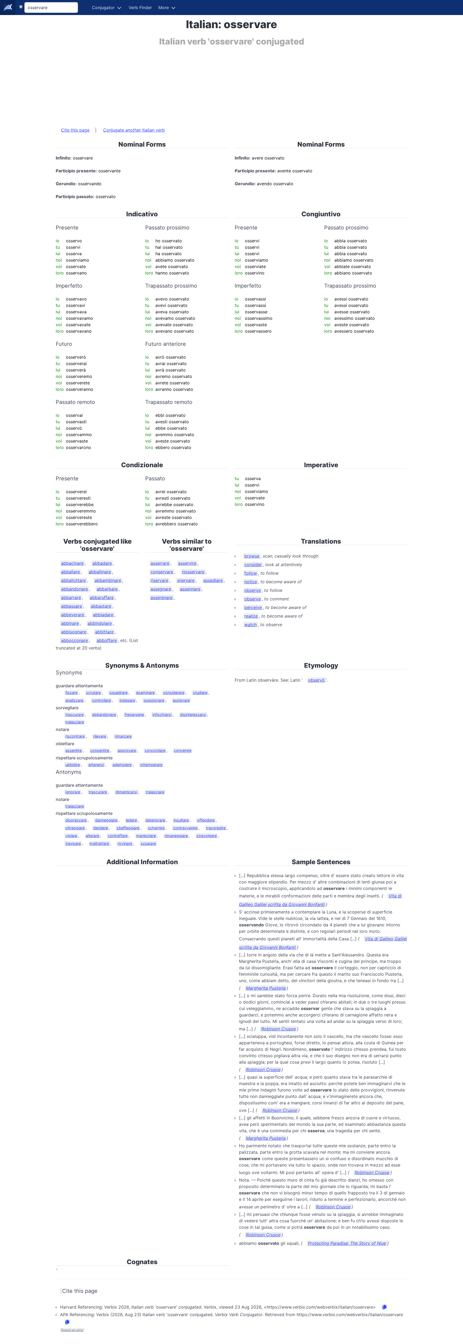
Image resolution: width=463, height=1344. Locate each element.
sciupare (148, 843)
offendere (206, 820)
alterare (92, 835)
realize (251, 616)
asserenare (162, 597)
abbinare (70, 623)
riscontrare (75, 736)
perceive (253, 607)
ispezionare (154, 700)
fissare (71, 692)
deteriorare (155, 820)
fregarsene (134, 714)
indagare (127, 700)
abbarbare (107, 589)
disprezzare (76, 820)
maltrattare (99, 843)
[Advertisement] (216, 83)
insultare (181, 820)
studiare (200, 692)
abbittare (104, 631)
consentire (99, 750)
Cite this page (75, 130)
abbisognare (73, 631)
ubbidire (72, 764)
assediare (213, 580)
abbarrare (71, 597)
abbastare (101, 606)
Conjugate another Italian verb (134, 130)
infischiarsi (161, 714)
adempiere (122, 764)
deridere (100, 828)
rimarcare (123, 736)
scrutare (93, 692)
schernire (156, 828)
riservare (159, 580)
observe (252, 590)
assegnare (161, 589)
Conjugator (103, 7)
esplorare (181, 700)
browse (251, 556)
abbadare (102, 563)
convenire (182, 750)
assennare (190, 589)
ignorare (72, 792)
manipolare (146, 835)
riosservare (193, 571)
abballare (70, 571)
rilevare (99, 736)
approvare (127, 750)
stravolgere (206, 835)
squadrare (118, 692)
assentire (73, 750)
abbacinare (72, 563)
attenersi (96, 764)
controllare (101, 700)
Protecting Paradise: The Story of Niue (347, 1243)
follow (250, 573)
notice (250, 581)
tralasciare (74, 722)
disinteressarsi (193, 714)
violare (71, 835)
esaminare (145, 692)
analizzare (74, 700)
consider (253, 564)
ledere (131, 820)
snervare (186, 580)
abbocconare (74, 640)
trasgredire (216, 828)
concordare (155, 750)
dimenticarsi (126, 792)
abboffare (107, 640)
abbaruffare (102, 597)
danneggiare (106, 820)
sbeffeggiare (128, 828)
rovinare (125, 843)
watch (250, 624)
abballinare (100, 571)
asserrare (160, 563)
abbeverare (72, 614)
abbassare (71, 606)
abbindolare (100, 623)
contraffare (118, 835)
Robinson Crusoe (278, 1028)
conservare (162, 571)
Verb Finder (140, 7)
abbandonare (74, 589)
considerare (173, 692)
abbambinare (108, 580)
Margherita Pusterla (266, 988)
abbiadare (103, 614)
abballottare (73, 580)
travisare (73, 843)
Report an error (72, 1330)
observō (316, 680)
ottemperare (151, 764)
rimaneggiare (176, 835)
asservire (187, 563)
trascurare (74, 714)
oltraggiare (75, 828)
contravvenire (185, 828)
